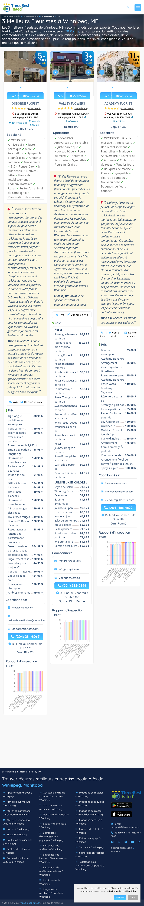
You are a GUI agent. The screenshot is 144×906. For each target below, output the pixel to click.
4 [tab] (29, 87)
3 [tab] (26, 87)
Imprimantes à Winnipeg (49, 882)
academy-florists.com (119, 500)
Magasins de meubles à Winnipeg (90, 803)
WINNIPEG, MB (31, 16)
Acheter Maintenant (22, 607)
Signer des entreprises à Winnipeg (90, 854)
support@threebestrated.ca (126, 827)
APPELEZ (19, 95)
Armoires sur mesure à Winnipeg (16, 803)
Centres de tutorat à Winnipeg (16, 850)
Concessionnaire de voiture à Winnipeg (16, 860)
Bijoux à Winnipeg (16, 834)
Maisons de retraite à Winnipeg (89, 830)
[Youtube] (132, 842)
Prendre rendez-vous (69, 560)
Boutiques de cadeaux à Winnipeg (17, 841)
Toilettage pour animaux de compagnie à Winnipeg (90, 865)
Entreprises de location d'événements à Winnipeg (53, 858)
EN (58, 16)
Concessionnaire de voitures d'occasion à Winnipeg (52, 796)
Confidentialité (121, 848)
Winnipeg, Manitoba (22, 785)
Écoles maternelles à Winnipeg (52, 825)
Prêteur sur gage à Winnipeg (88, 840)
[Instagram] (125, 842)
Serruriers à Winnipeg (91, 847)
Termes (115, 852)
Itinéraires (17, 123)
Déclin (133, 897)
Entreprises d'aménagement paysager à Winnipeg (51, 836)
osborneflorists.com (25, 629)
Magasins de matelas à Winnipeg (89, 794)
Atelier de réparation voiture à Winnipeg (16, 821)
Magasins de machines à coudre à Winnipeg (51, 893)
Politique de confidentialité (122, 891)
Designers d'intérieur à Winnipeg (53, 816)
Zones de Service (34, 123)
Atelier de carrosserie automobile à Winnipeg (17, 812)
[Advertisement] (72, 743)
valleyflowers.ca (69, 578)
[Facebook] (112, 842)
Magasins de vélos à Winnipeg (89, 821)
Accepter (120, 897)
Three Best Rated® (29, 902)
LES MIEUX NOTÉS (11, 16)
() (34, 108)
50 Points (72, 31)
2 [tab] (23, 87)
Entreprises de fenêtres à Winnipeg (50, 847)
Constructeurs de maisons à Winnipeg (50, 807)
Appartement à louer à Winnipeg (17, 794)
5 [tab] (123, 87)
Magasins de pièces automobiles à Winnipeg (89, 812)
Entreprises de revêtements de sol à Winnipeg (51, 871)
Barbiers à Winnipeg (18, 829)
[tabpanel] (25, 73)
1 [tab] (20, 87)
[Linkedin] (139, 842)
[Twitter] (118, 842)
